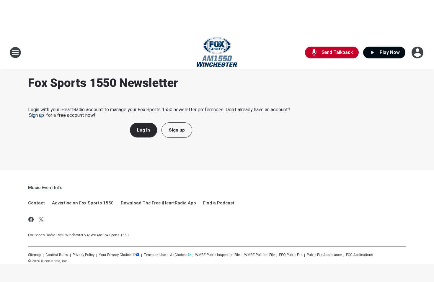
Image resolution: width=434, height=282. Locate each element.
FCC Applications (359, 255)
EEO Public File (290, 255)
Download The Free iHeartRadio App (158, 203)
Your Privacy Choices (116, 255)
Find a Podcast (218, 203)
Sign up (36, 115)
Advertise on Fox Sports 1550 (83, 203)
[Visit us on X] (41, 219)
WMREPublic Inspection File (217, 255)
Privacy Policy (83, 255)
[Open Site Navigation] (15, 52)
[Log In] (418, 52)
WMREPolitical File (259, 255)
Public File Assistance (324, 255)
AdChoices (178, 255)
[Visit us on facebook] (31, 219)
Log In (143, 130)
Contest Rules (56, 255)
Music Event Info (45, 187)
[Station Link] (217, 52)
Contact (36, 203)
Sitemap (34, 255)
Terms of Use (155, 255)
